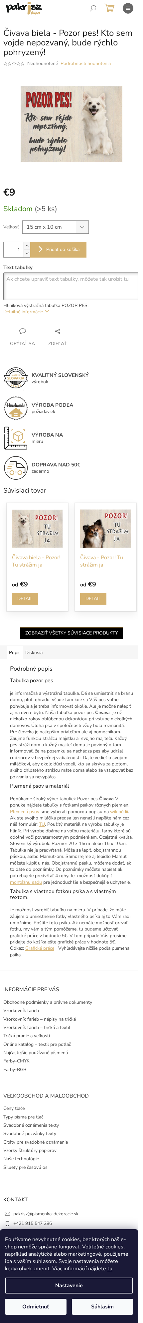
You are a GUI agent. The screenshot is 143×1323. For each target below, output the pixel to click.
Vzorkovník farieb (21, 1010)
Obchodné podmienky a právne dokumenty (47, 1002)
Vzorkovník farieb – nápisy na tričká (39, 1019)
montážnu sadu (26, 882)
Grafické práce (39, 948)
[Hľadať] (93, 8)
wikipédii (119, 812)
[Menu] (128, 8)
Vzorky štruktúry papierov (30, 1150)
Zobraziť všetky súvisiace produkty (71, 633)
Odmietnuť (35, 1306)
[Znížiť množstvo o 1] (27, 253)
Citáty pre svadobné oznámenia (35, 1142)
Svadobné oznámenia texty (31, 1125)
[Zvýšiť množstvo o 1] (27, 246)
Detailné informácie (23, 312)
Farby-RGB (14, 1069)
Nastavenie (69, 1285)
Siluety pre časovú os (25, 1167)
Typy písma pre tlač (23, 1117)
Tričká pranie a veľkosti (26, 1036)
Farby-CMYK (16, 1061)
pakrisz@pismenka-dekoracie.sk (45, 1214)
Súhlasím (102, 1306)
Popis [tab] (15, 652)
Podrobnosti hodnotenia (86, 63)
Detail (25, 598)
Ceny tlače (14, 1108)
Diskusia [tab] (34, 652)
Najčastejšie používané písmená (35, 1053)
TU (42, 824)
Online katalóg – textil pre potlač (37, 1044)
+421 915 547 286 (32, 1223)
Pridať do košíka (62, 249)
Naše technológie (21, 1159)
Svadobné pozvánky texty (29, 1133)
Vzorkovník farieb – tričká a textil (36, 1027)
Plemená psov (24, 812)
